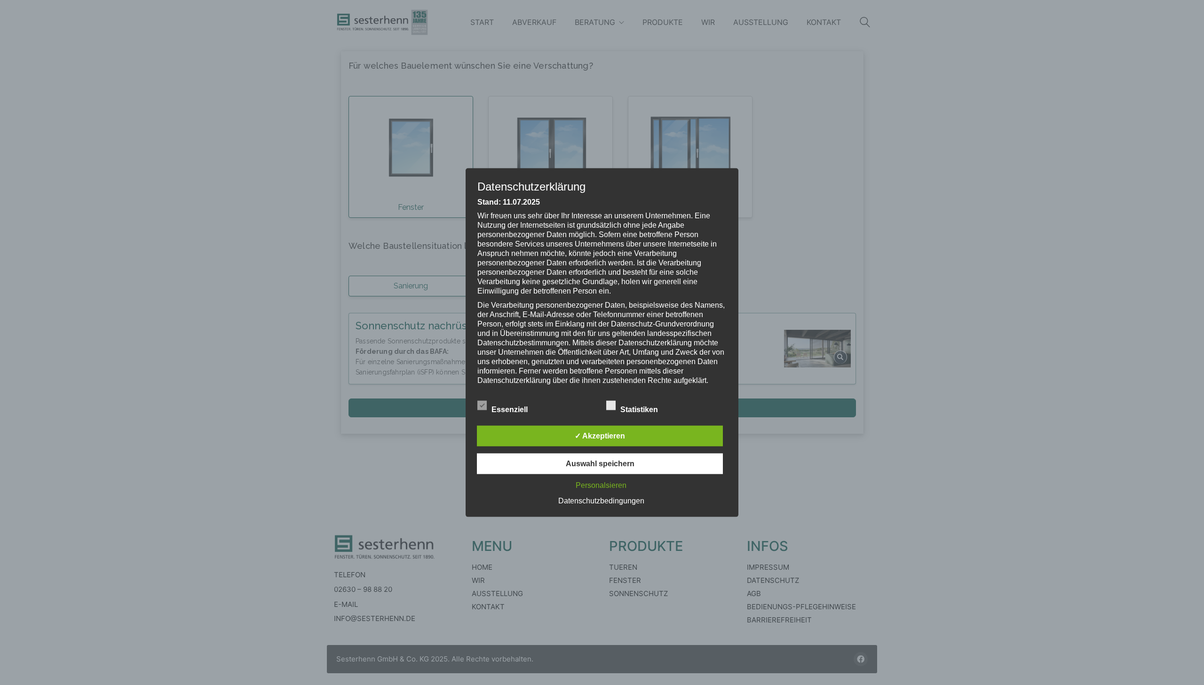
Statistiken (640, 409)
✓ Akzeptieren (600, 435)
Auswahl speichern (600, 463)
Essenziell (510, 409)
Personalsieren (601, 485)
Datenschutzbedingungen (601, 500)
